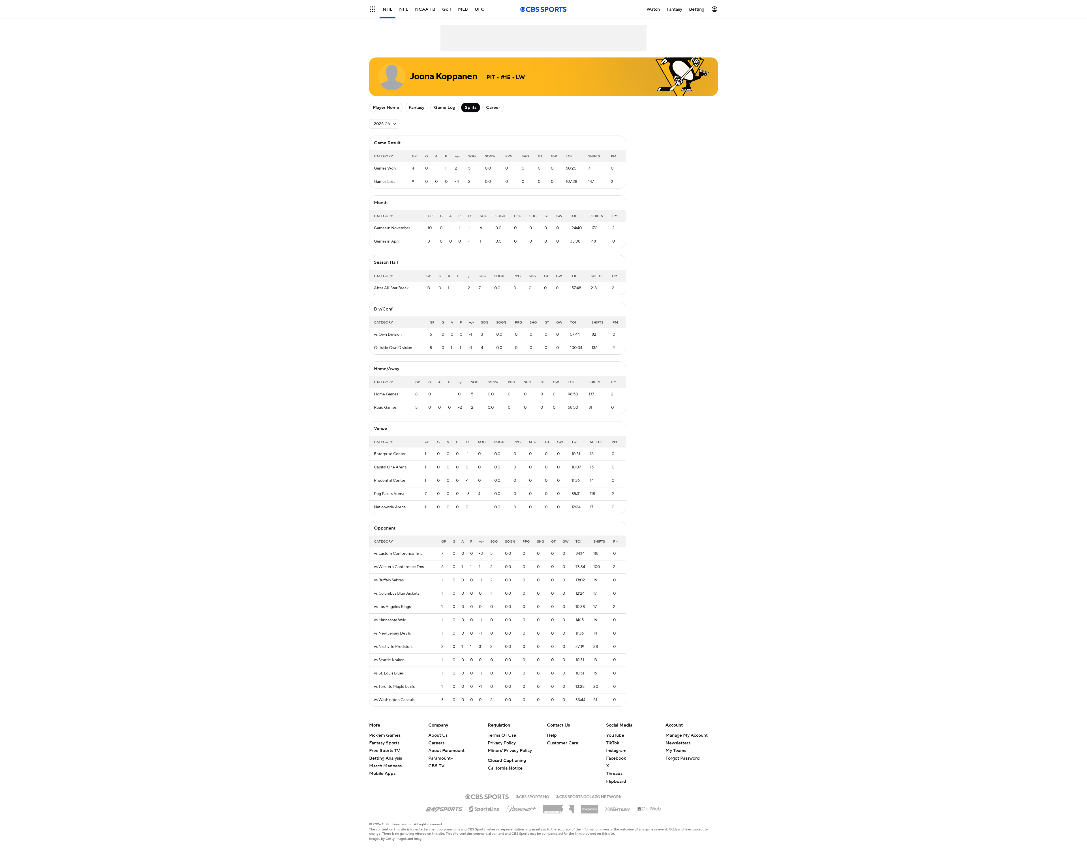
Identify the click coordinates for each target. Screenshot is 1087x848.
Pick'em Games (385, 735)
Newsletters (678, 743)
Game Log (444, 107)
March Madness (385, 766)
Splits (470, 107)
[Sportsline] (484, 808)
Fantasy (416, 107)
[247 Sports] (444, 808)
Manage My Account (687, 735)
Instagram (616, 750)
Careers (436, 743)
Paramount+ (440, 758)
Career (493, 107)
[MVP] (589, 807)
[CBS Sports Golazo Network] (589, 796)
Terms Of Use (502, 735)
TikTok (612, 743)
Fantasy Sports (384, 743)
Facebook (616, 758)
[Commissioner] (558, 807)
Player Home (386, 107)
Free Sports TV (384, 750)
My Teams (676, 750)
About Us (438, 735)
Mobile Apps (382, 773)
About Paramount (446, 750)
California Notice (505, 768)
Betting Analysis (385, 758)
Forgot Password (683, 758)
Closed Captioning (507, 760)
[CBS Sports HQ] (532, 796)
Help (552, 735)
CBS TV (436, 766)
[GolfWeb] (649, 809)
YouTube (615, 735)
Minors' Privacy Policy (510, 750)
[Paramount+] (521, 808)
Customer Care (562, 743)
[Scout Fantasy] (618, 808)
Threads (614, 773)
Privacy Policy (502, 743)
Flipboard (616, 781)
